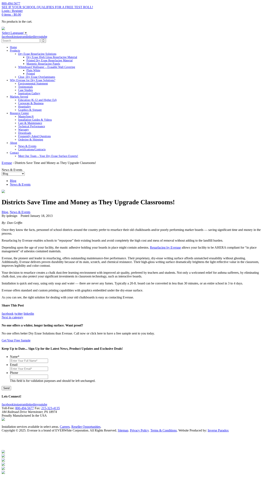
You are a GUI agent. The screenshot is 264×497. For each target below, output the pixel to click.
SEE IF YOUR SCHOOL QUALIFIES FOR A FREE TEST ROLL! (47, 7)
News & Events (27, 146)
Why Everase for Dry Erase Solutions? (32, 80)
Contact (14, 152)
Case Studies (25, 90)
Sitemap (123, 430)
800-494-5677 (24, 408)
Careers (65, 426)
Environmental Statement (33, 83)
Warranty (23, 129)
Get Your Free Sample (16, 340)
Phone (14, 372)
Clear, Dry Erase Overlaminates (36, 76)
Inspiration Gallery (29, 93)
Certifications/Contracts (32, 149)
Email (14, 364)
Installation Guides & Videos (35, 119)
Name (14, 356)
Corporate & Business (31, 103)
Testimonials (25, 86)
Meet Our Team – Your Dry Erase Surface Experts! (48, 156)
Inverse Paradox (218, 430)
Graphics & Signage (30, 109)
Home (13, 47)
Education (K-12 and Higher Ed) (37, 100)
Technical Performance (31, 126)
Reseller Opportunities (85, 426)
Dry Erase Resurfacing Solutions (37, 53)
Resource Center (19, 113)
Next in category (12, 317)
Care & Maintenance (30, 123)
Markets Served (19, 96)
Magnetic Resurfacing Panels (43, 63)
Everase (7, 163)
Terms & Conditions (163, 430)
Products (15, 50)
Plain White (33, 70)
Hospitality (24, 106)
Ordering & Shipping (30, 139)
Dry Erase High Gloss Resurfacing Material (51, 57)
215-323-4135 (50, 408)
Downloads (24, 132)
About (13, 142)
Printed (30, 73)
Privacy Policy (139, 430)
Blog (13, 180)
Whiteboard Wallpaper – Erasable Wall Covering (46, 67)
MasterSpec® (26, 116)
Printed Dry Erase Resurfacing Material (49, 60)
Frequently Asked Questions (34, 136)
